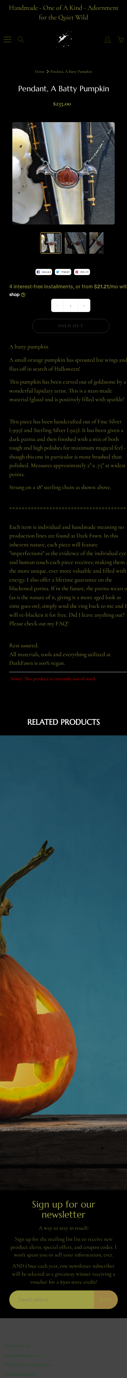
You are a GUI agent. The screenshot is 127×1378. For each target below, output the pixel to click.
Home (39, 71)
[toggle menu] (7, 39)
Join (106, 1299)
